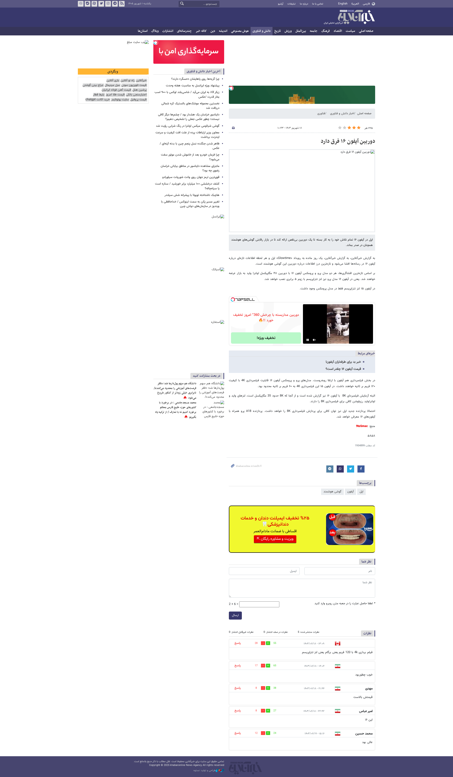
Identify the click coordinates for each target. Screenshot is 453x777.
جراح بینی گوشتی (93, 85)
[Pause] (307, 340)
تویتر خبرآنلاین (101, 4)
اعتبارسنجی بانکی (136, 95)
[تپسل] (231, 88)
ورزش (288, 31)
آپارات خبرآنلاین (94, 4)
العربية (355, 4)
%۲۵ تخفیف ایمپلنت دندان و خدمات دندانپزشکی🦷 (275, 521)
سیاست (350, 31)
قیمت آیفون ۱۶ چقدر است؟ (343, 369)
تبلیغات (291, 4)
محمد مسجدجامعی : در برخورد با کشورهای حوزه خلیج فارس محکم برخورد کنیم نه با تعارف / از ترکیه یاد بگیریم (175, 409)
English (343, 4)
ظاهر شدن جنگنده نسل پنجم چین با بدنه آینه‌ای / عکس (189, 146)
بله (87, 4)
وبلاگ (155, 31)
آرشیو (280, 4)
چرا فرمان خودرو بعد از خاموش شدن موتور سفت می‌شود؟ (190, 157)
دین (212, 31)
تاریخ (277, 31)
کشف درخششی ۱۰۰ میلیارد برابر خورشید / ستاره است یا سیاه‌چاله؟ (187, 186)
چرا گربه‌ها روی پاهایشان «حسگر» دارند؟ (195, 79)
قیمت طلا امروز (115, 95)
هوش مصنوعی (240, 31)
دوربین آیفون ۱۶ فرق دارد (348, 141)
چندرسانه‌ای (184, 31)
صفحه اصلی (366, 31)
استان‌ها (142, 31)
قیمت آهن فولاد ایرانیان (116, 90)
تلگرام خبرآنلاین (115, 4)
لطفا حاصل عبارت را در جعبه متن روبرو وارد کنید (345, 603)
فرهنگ (325, 31)
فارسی (366, 4)
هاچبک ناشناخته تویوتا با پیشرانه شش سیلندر (191, 195)
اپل (361, 491)
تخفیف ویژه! (266, 338)
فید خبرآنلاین (122, 4)
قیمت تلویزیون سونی (134, 85)
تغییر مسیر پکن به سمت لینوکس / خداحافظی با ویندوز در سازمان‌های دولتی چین (190, 204)
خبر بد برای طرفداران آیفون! (343, 362)
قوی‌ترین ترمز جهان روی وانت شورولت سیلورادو (190, 177)
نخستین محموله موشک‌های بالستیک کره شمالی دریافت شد (190, 105)
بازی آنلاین (112, 80)
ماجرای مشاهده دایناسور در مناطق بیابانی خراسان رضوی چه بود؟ (190, 168)
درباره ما (304, 4)
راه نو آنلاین (127, 80)
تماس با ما (317, 4)
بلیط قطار (98, 95)
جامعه (314, 31)
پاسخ (238, 643)
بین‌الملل (300, 31)
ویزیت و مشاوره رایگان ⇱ (275, 539)
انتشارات (167, 31)
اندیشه (223, 31)
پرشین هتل (139, 90)
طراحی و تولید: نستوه (204, 771)
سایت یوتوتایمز (120, 99)
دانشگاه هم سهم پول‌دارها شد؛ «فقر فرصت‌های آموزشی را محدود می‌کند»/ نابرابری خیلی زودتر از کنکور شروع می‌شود (175, 390)
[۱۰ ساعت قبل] (211, 390)
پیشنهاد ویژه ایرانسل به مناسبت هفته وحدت (192, 85)
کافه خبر (201, 31)
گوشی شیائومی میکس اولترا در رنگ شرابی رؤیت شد (187, 126)
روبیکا (81, 4)
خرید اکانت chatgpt (97, 99)
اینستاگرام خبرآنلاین (108, 4)
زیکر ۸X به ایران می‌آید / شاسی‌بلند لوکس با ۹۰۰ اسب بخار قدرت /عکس (187, 94)
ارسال (235, 615)
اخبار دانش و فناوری (342, 113)
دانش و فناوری (261, 31)
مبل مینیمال (112, 85)
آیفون (350, 491)
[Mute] (314, 340)
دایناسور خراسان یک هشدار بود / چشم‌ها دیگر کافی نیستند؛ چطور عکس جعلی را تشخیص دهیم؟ (188, 117)
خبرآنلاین (349, 17)
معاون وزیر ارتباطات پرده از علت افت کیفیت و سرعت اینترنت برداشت (187, 134)
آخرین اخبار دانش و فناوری (203, 71)
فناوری (321, 113)
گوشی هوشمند (332, 491)
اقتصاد (338, 31)
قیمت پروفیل (138, 99)
